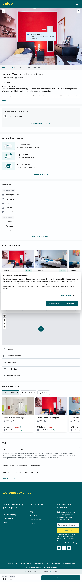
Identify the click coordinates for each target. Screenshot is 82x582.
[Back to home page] (8, 3)
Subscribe (68, 530)
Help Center (34, 523)
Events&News (35, 519)
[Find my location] (4, 315)
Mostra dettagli (66, 295)
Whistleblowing (69, 563)
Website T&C (61, 539)
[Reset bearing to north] (4, 327)
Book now (61, 578)
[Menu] (77, 4)
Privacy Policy (72, 543)
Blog (31, 512)
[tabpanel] (41, 416)
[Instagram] (64, 548)
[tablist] (41, 392)
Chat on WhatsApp (12, 116)
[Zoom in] (4, 320)
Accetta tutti (70, 303)
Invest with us (8, 518)
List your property (9, 515)
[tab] (10, 392)
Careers (6, 522)
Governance (34, 515)
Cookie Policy (39, 563)
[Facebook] (59, 548)
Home (3, 67)
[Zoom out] (4, 323)
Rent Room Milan (12, 67)
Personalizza (53, 303)
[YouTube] (69, 548)
